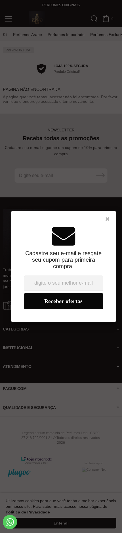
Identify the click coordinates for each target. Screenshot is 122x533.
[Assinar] (63, 301)
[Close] (107, 219)
